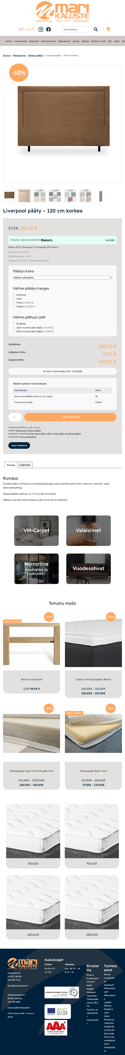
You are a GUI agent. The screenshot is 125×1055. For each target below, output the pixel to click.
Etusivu (7, 55)
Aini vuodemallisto (28, 437)
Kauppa (90, 989)
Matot (117, 41)
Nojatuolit (34, 41)
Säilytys (85, 41)
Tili (88, 1006)
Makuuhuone (64, 41)
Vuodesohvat (21, 41)
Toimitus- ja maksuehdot (92, 1013)
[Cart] (109, 29)
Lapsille (75, 41)
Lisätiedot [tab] (24, 465)
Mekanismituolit (48, 41)
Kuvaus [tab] (11, 465)
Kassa (89, 985)
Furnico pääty (58, 433)
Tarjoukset (92, 996)
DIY (110, 41)
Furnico (30, 433)
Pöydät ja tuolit (98, 41)
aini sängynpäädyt (73, 433)
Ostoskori (91, 992)
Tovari (10, 1017)
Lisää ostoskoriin (70, 417)
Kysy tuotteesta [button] (19, 445)
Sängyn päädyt (35, 55)
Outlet (29, 29)
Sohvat (9, 41)
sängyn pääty (40, 433)
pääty (49, 433)
